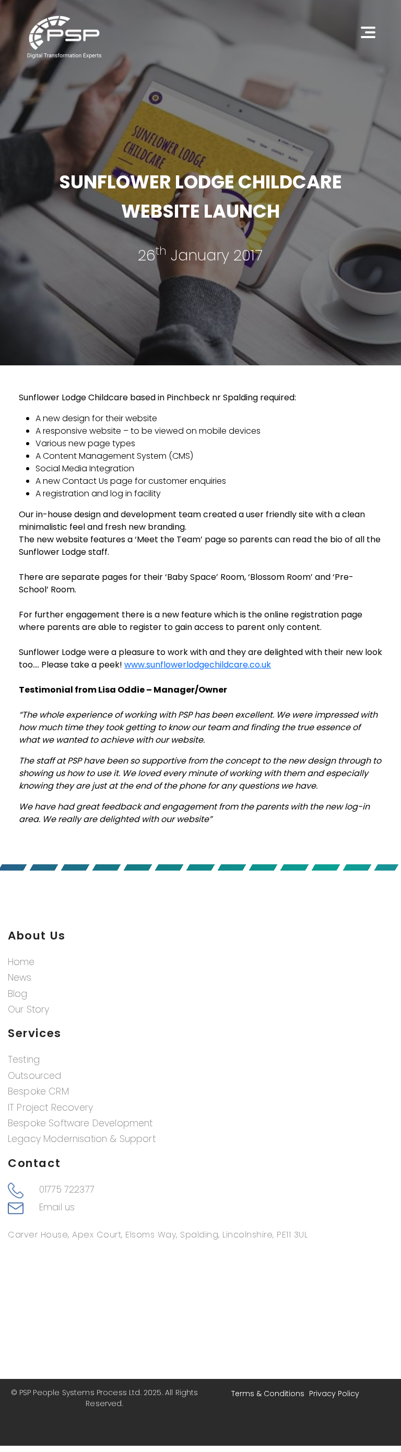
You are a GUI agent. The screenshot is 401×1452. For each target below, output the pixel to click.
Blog (18, 993)
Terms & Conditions (267, 1393)
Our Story (28, 1009)
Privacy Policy (334, 1393)
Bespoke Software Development (80, 1123)
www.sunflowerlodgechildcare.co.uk (197, 665)
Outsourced (35, 1075)
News (20, 977)
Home (21, 962)
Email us (57, 1207)
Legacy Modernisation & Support (82, 1139)
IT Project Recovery (50, 1107)
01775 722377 (67, 1189)
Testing (24, 1059)
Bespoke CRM (38, 1091)
